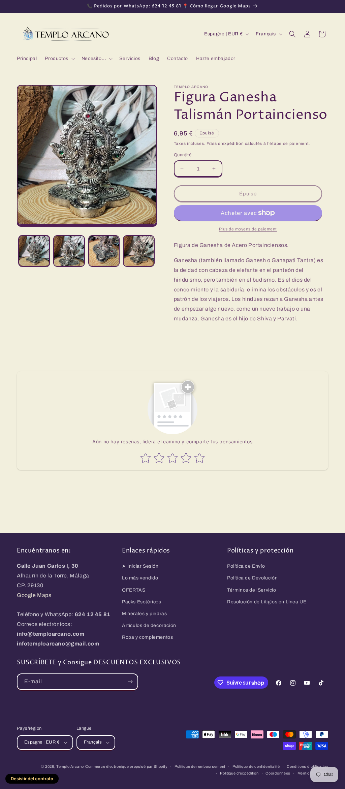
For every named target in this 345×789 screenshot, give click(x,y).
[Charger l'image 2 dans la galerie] (69, 250)
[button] (59, 59)
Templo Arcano (70, 766)
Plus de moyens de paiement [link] (248, 229)
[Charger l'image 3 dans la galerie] (104, 250)
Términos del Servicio (251, 590)
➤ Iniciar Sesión (140, 566)
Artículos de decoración (149, 625)
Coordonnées (277, 773)
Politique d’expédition (239, 773)
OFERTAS (133, 590)
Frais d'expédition (225, 143)
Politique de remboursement (200, 766)
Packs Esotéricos (141, 601)
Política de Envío (246, 566)
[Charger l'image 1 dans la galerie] (34, 250)
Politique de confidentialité (256, 766)
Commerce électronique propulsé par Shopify (126, 766)
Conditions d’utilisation (307, 766)
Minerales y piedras (144, 613)
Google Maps (34, 595)
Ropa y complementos (147, 637)
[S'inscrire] (130, 681)
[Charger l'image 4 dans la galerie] (138, 250)
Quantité (182, 155)
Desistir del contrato (32, 778)
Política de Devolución (252, 577)
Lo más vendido (140, 577)
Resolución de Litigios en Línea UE (266, 601)
